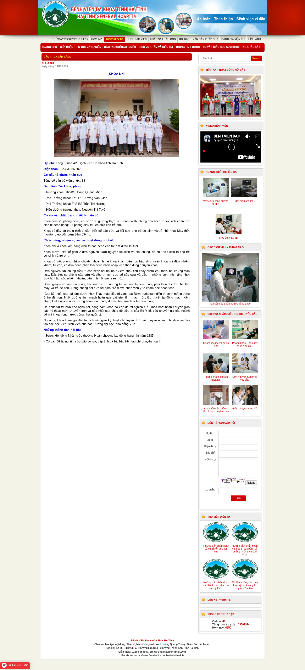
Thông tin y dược (188, 47)
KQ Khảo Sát (251, 47)
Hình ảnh (254, 39)
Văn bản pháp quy (205, 39)
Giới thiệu (66, 47)
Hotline (107, 39)
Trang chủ (49, 47)
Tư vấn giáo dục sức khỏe (221, 47)
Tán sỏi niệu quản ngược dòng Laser (232, 303)
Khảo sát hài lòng (163, 39)
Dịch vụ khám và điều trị (156, 47)
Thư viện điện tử (218, 516)
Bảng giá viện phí (233, 39)
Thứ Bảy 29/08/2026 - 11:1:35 (70, 39)
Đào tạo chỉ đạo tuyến (120, 47)
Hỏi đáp (184, 39)
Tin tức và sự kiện (88, 47)
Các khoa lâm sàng (57, 57)
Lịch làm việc (137, 39)
